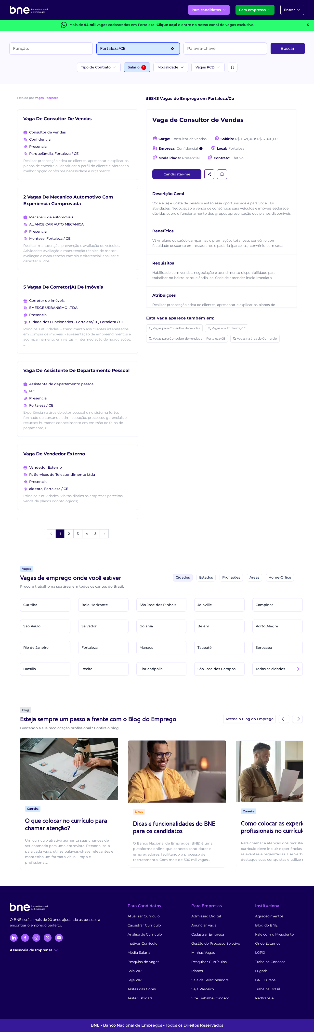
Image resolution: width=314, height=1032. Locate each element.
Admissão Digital (206, 916)
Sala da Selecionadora (210, 980)
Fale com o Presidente (274, 934)
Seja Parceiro (202, 989)
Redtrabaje (264, 998)
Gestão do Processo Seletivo (215, 943)
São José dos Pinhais (158, 605)
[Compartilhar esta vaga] (209, 174)
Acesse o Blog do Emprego (249, 719)
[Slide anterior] (284, 719)
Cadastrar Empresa (207, 934)
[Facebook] (25, 938)
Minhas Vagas (203, 952)
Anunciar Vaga (203, 925)
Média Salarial (139, 952)
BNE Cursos (265, 980)
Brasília (29, 669)
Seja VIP (135, 980)
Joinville (204, 605)
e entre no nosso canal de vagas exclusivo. (205, 25)
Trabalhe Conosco (270, 962)
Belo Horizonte (94, 605)
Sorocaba (264, 647)
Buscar (288, 48)
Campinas (264, 605)
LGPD (260, 952)
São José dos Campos (216, 669)
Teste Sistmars (140, 998)
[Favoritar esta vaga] (222, 174)
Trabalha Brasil (267, 989)
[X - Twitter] (48, 938)
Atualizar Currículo (144, 916)
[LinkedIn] (14, 938)
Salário (136, 67)
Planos (197, 971)
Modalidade (167, 67)
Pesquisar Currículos (209, 962)
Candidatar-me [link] (177, 174)
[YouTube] (59, 938)
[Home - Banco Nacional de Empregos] (29, 10)
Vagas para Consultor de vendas (176, 328)
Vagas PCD (205, 67)
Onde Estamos (267, 943)
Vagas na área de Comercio (257, 338)
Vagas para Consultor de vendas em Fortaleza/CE (189, 338)
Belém (203, 626)
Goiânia (146, 626)
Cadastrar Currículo (144, 925)
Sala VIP (135, 971)
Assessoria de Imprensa (31, 950)
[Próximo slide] (297, 719)
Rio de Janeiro (36, 647)
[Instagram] (36, 938)
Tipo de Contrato (96, 67)
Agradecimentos (269, 916)
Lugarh (261, 971)
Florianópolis (151, 669)
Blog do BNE (266, 925)
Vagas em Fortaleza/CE (229, 328)
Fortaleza (89, 647)
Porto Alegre (267, 626)
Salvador (89, 626)
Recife (86, 669)
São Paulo (31, 626)
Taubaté (204, 647)
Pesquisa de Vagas (143, 962)
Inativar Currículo (142, 943)
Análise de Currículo (145, 934)
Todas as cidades (270, 669)
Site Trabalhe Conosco (210, 998)
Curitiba (30, 605)
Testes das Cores (142, 989)
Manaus (146, 647)
